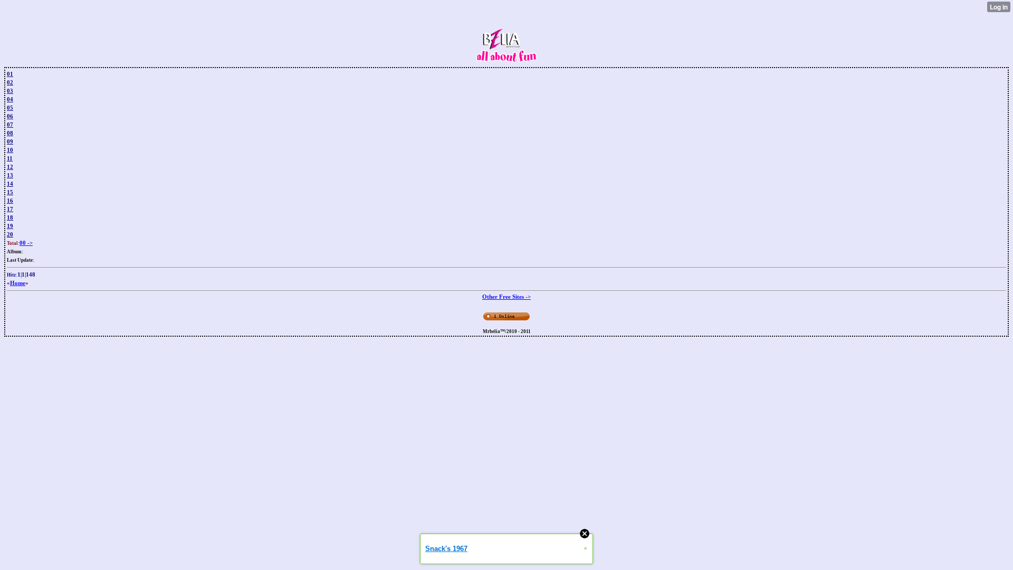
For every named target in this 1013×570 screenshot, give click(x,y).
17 (10, 209)
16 (10, 200)
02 (10, 82)
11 (10, 158)
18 (10, 217)
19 (10, 226)
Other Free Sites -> (506, 296)
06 (10, 116)
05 (10, 107)
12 (10, 167)
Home (17, 283)
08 (10, 133)
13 (10, 175)
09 (10, 141)
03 (10, 91)
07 (10, 124)
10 (10, 150)
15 (10, 192)
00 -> (26, 243)
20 (10, 234)
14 (10, 183)
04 (10, 99)
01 (10, 74)
